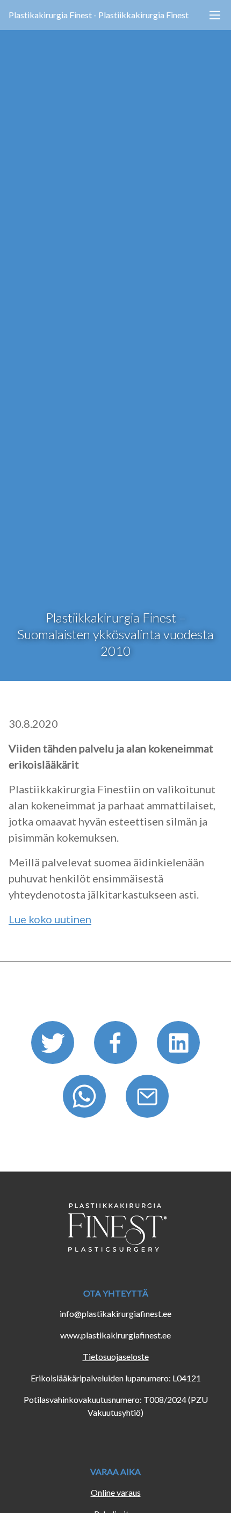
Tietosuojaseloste (116, 1356)
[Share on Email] (147, 1099)
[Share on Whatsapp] (86, 1099)
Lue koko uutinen (50, 919)
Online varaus (116, 1492)
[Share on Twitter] (54, 1046)
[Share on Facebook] (117, 1046)
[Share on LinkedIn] (178, 1046)
